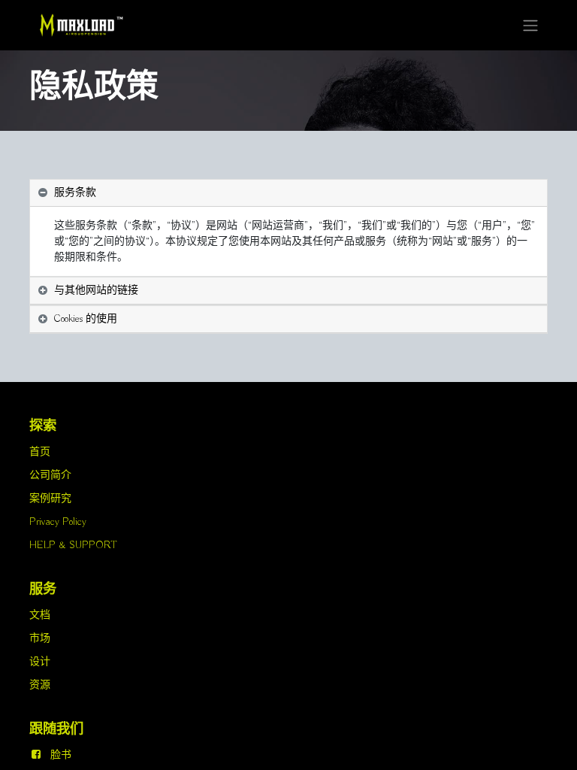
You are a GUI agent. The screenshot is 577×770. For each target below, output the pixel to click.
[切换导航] (530, 25)
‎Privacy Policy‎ (57, 522)
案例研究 (50, 498)
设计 (39, 661)
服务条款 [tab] (75, 192)
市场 (39, 638)
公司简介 (50, 475)
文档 (39, 615)
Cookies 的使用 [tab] (85, 319)
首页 (39, 452)
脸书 (60, 755)
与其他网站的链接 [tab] (96, 290)
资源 (39, 685)
